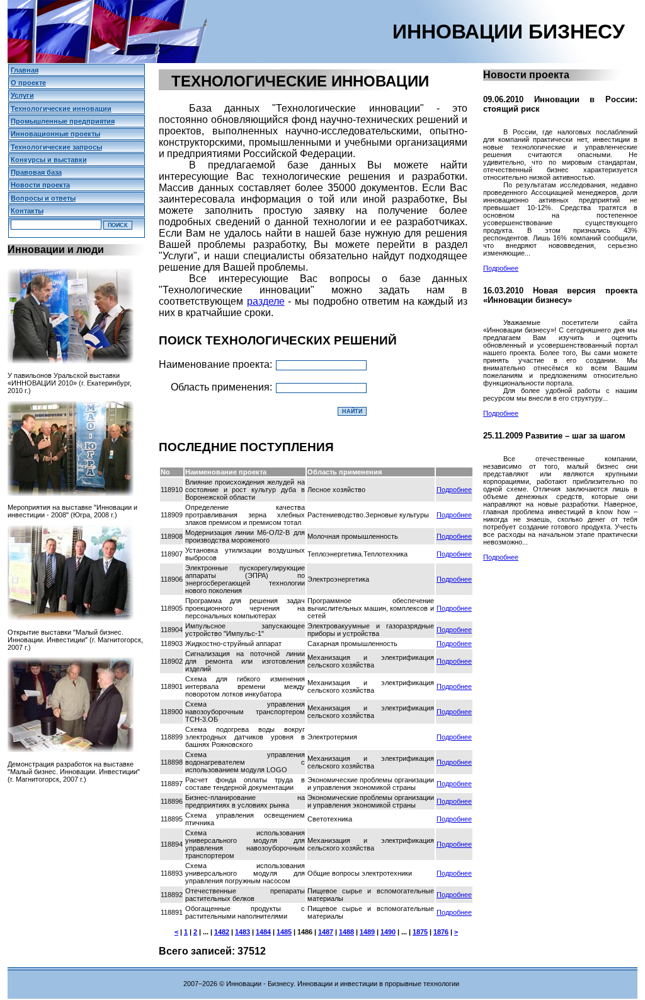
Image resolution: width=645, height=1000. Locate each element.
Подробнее (454, 489)
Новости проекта (40, 185)
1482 (221, 932)
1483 (242, 932)
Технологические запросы (56, 147)
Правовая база (36, 172)
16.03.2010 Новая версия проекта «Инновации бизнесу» (560, 295)
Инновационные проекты (55, 134)
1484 (263, 932)
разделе (266, 301)
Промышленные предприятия (63, 121)
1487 (325, 932)
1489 (367, 932)
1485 (284, 932)
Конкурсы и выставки (49, 159)
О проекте (28, 82)
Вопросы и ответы (43, 198)
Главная (24, 70)
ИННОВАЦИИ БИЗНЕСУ (508, 31)
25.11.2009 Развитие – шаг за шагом (554, 435)
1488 (346, 932)
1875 (420, 932)
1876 (440, 932)
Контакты (27, 211)
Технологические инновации (61, 108)
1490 (388, 932)
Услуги (22, 95)
